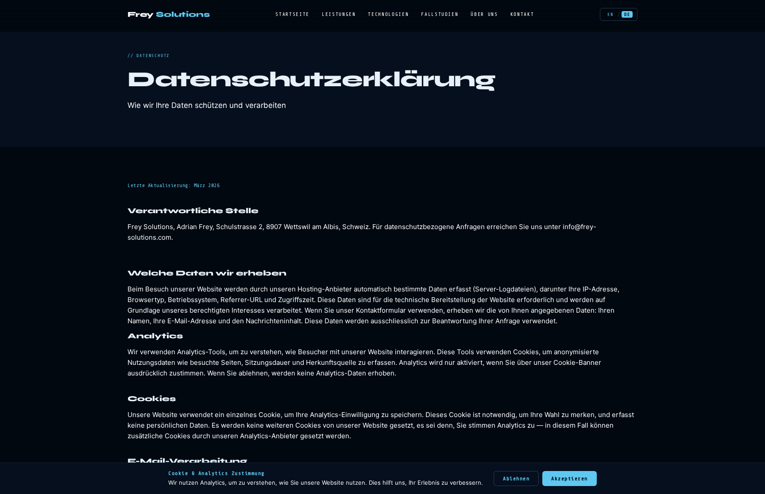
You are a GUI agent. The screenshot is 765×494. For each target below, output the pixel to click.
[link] (169, 14)
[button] (610, 14)
